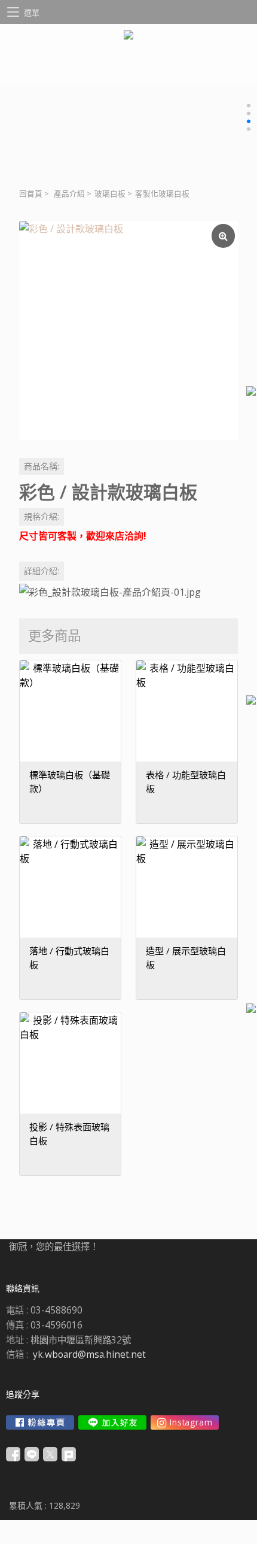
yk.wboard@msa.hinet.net (89, 1354)
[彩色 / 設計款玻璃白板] (128, 330)
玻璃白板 (110, 194)
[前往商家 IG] (185, 1422)
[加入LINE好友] (112, 1422)
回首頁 (30, 194)
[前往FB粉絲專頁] (40, 1422)
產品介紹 (69, 194)
